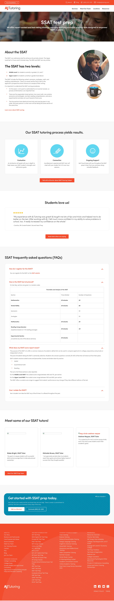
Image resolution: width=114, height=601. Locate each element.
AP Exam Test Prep (37, 555)
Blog (77, 2)
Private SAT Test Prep (38, 539)
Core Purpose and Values (11, 539)
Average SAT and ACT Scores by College (97, 546)
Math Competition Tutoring (68, 552)
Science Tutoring (64, 537)
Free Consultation (11, 2)
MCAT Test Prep (36, 582)
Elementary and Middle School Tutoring (69, 549)
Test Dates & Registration (94, 552)
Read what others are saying (57, 236)
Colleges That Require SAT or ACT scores (97, 542)
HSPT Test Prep (36, 568)
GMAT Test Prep (36, 577)
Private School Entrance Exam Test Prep (42, 563)
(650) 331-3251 (87, 2)
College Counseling (10, 561)
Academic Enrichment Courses (69, 561)
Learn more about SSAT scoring (14, 110)
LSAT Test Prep (36, 580)
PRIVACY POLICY (99, 591)
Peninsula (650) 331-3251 (36, 509)
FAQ (5, 551)
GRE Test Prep (36, 575)
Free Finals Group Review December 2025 (71, 567)
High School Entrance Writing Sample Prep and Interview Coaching (15, 570)
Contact (6, 548)
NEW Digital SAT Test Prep (40, 537)
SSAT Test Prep (36, 571)
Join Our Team (8, 555)
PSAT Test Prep (36, 541)
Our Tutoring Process (10, 546)
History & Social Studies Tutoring (69, 539)
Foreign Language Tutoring (68, 541)
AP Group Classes (37, 560)
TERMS (108, 591)
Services (75, 9)
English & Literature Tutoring (68, 544)
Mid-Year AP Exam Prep (39, 557)
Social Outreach (9, 541)
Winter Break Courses (66, 557)
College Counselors (93, 557)
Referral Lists (91, 554)
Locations (96, 9)
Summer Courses (65, 555)
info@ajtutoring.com (103, 2)
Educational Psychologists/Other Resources (97, 560)
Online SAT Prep (37, 546)
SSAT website (36, 273)
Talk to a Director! (16, 509)
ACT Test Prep (36, 548)
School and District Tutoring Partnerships (95, 566)
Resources (105, 9)
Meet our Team (85, 9)
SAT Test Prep (36, 535)
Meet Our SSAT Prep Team (16, 473)
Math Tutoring (64, 535)
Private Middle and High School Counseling (13, 566)
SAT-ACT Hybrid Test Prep (39, 553)
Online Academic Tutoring (67, 564)
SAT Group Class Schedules (95, 539)
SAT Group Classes (37, 544)
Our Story (7, 535)
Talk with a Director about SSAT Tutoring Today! (57, 180)
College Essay (8, 563)
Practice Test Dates (93, 537)
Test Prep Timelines (93, 550)
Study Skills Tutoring (66, 546)
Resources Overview (93, 535)
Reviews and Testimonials (12, 537)
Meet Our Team (9, 544)
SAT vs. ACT (35, 551)
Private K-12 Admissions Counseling (98, 563)
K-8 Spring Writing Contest (68, 559)
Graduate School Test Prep (40, 573)
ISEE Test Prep (36, 566)
